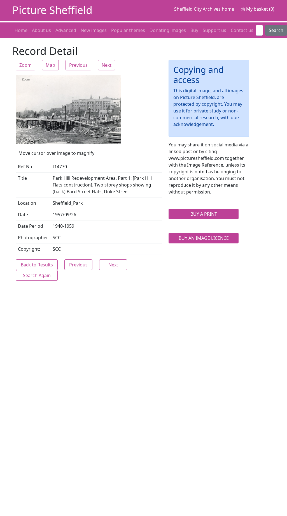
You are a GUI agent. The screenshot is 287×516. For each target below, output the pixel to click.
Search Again (37, 275)
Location (27, 203)
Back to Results (37, 265)
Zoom (25, 65)
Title (22, 178)
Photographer (33, 237)
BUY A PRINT (203, 214)
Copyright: (29, 249)
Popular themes (128, 30)
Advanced (65, 30)
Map (50, 65)
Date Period (30, 226)
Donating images (168, 30)
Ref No (25, 166)
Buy (194, 30)
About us (41, 30)
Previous (78, 65)
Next (106, 65)
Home (21, 30)
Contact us (242, 30)
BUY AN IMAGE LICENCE (204, 238)
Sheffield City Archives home (204, 9)
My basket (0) (259, 9)
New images (94, 30)
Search (276, 30)
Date (23, 214)
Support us (214, 30)
